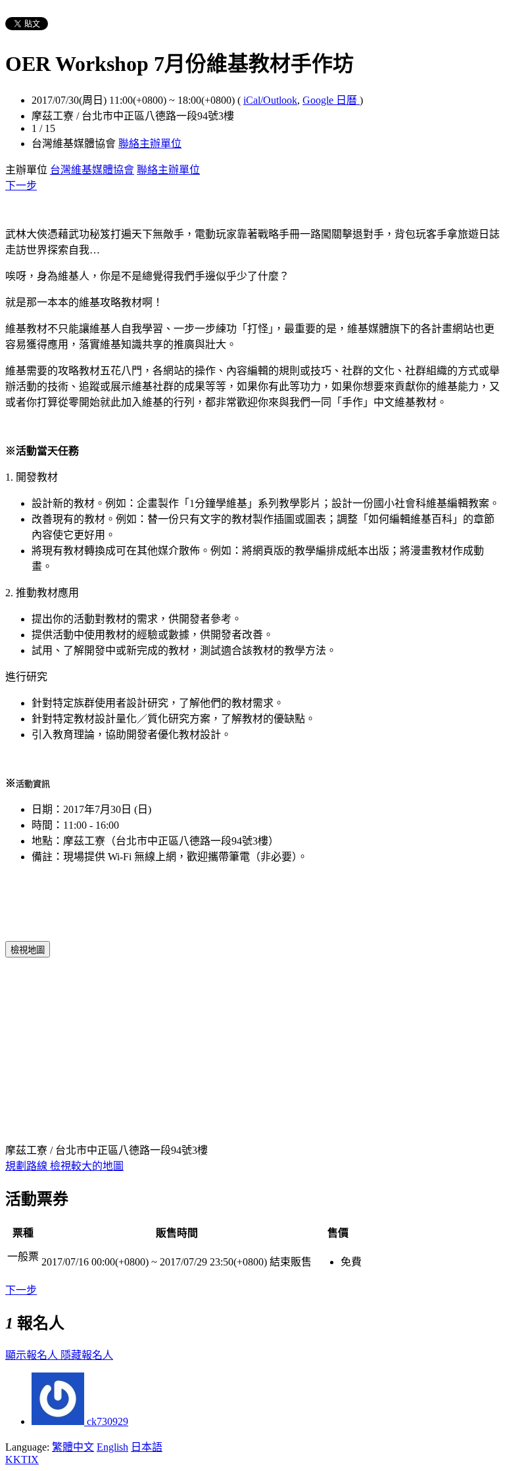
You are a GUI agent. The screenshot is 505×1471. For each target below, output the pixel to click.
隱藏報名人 (86, 1355)
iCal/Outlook (270, 100)
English (112, 1447)
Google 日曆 (331, 100)
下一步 (21, 185)
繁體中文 (73, 1447)
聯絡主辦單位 (149, 143)
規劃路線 (27, 1166)
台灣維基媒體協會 (92, 169)
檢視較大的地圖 (87, 1166)
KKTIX (22, 1459)
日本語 (146, 1447)
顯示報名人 (32, 1355)
